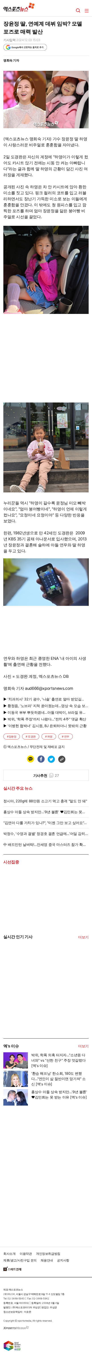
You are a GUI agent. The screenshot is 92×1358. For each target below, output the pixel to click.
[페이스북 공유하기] (41, 759)
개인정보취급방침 (48, 1253)
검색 (78, 10)
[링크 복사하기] (61, 759)
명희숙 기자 (11, 60)
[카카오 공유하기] (30, 759)
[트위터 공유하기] (51, 759)
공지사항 (63, 1260)
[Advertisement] (36, 1004)
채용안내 (47, 1260)
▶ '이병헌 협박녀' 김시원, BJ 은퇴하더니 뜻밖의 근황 (44, 726)
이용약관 (26, 1253)
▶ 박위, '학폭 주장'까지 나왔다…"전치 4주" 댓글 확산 (44, 719)
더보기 (83, 937)
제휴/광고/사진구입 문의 (20, 1260)
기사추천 (46, 775)
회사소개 (9, 1253)
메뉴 (87, 11)
